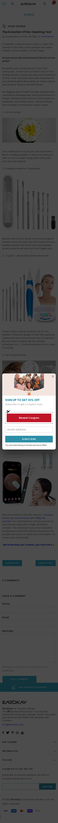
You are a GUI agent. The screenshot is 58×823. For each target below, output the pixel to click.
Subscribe (29, 439)
